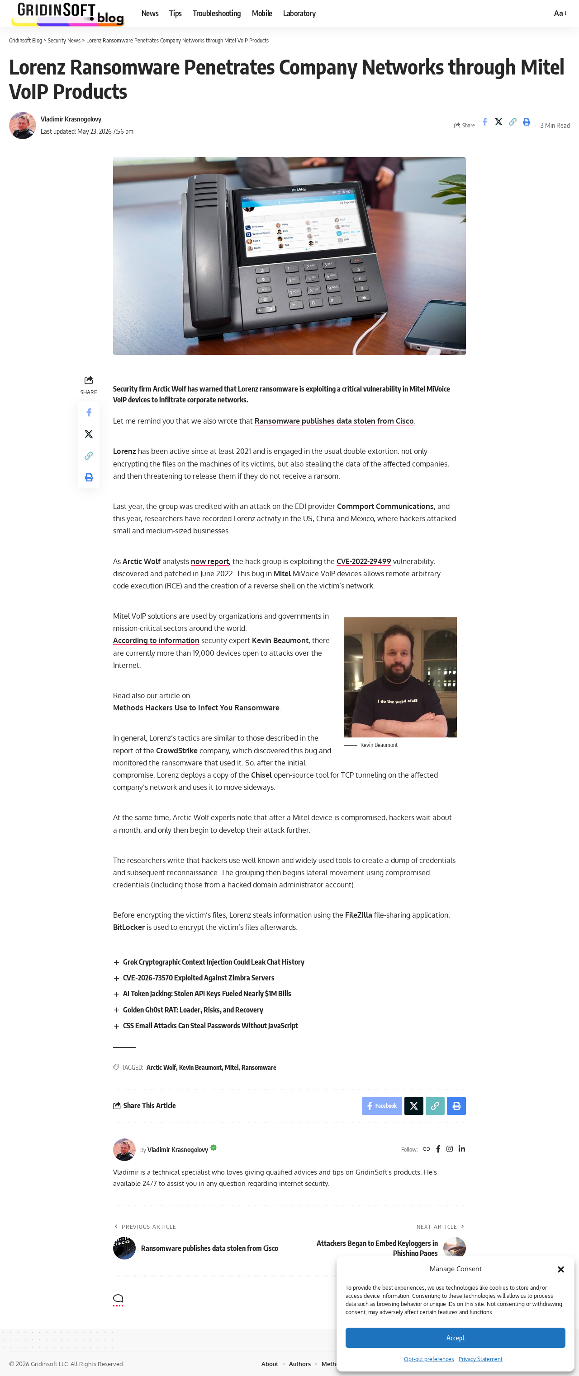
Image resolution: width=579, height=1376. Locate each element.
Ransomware (259, 1067)
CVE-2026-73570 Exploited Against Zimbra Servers (199, 977)
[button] (560, 1268)
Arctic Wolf (161, 1067)
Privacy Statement (481, 1359)
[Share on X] (498, 125)
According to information (156, 640)
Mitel (231, 1067)
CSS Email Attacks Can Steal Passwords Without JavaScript (210, 1025)
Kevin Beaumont (200, 1067)
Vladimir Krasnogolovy (71, 119)
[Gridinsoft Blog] (68, 13)
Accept (455, 1338)
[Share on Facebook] (484, 125)
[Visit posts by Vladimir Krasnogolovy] (22, 125)
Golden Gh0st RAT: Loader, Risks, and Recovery (193, 1009)
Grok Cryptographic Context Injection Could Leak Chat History (213, 961)
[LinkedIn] (462, 1149)
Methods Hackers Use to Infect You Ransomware (196, 707)
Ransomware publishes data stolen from (334, 420)
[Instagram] (450, 1149)
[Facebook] (438, 1149)
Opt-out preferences (429, 1359)
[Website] (426, 1149)
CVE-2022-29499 (364, 561)
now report (210, 561)
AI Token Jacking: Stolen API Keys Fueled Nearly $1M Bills (207, 993)
